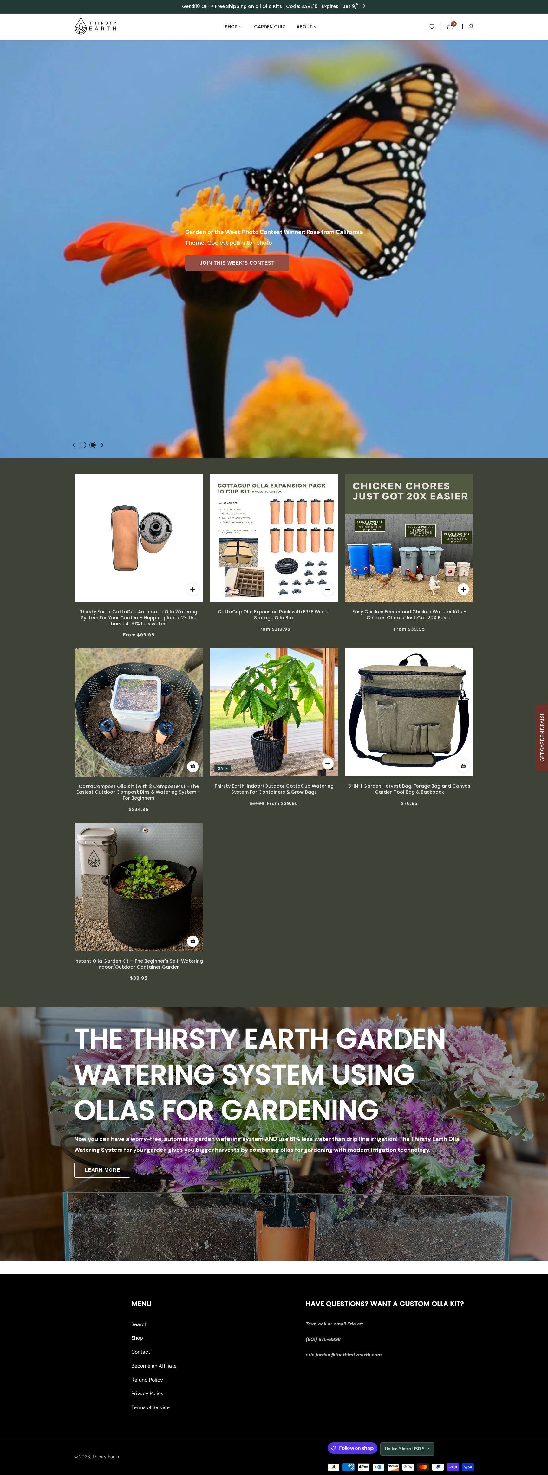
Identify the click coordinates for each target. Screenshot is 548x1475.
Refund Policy (147, 1379)
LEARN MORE (173, 435)
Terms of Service (150, 1407)
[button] (231, 27)
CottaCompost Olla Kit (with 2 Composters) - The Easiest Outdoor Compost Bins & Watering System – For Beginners (138, 792)
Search (139, 1324)
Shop (137, 1338)
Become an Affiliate (154, 1365)
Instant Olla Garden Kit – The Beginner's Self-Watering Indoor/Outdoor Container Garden (138, 963)
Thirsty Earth (105, 1456)
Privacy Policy (147, 1393)
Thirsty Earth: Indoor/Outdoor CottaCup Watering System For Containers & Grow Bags (274, 789)
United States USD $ (405, 1448)
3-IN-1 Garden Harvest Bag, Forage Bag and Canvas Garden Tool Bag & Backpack (409, 789)
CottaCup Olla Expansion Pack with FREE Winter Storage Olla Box (274, 615)
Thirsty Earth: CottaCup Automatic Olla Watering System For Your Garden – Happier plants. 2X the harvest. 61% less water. (138, 618)
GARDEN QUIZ (269, 26)
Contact (140, 1352)
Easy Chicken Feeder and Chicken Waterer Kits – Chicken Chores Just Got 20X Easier (409, 615)
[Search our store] (432, 26)
